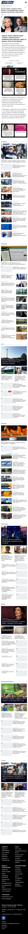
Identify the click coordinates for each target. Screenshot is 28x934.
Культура (9, 5)
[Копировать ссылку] (5, 15)
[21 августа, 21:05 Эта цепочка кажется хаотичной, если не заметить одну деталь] (7, 630)
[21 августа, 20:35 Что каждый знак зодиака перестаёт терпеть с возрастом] (20, 630)
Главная (3, 5)
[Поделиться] (8, 15)
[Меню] (26, 2)
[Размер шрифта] (2, 15)
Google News (9, 63)
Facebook (19, 63)
